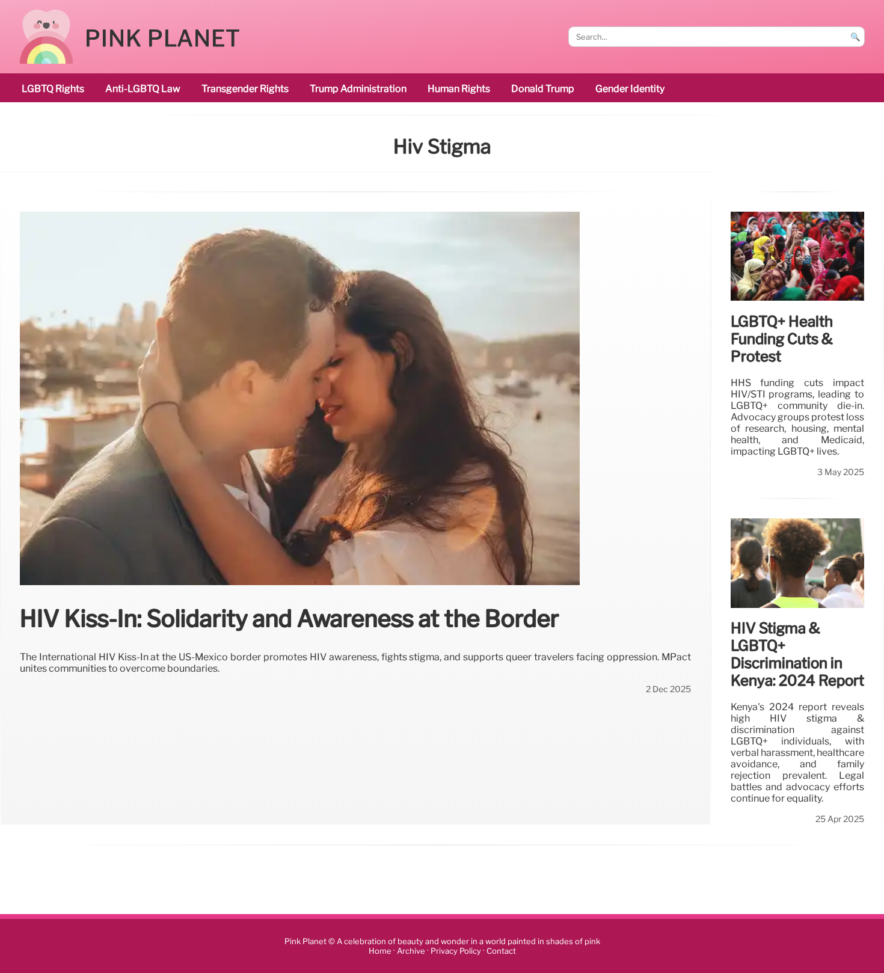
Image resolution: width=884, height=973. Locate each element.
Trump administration (358, 88)
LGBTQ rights (53, 88)
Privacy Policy (456, 951)
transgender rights (245, 88)
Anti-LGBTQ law (142, 88)
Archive (411, 951)
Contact (501, 951)
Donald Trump (542, 88)
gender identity (630, 88)
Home (380, 951)
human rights (459, 88)
